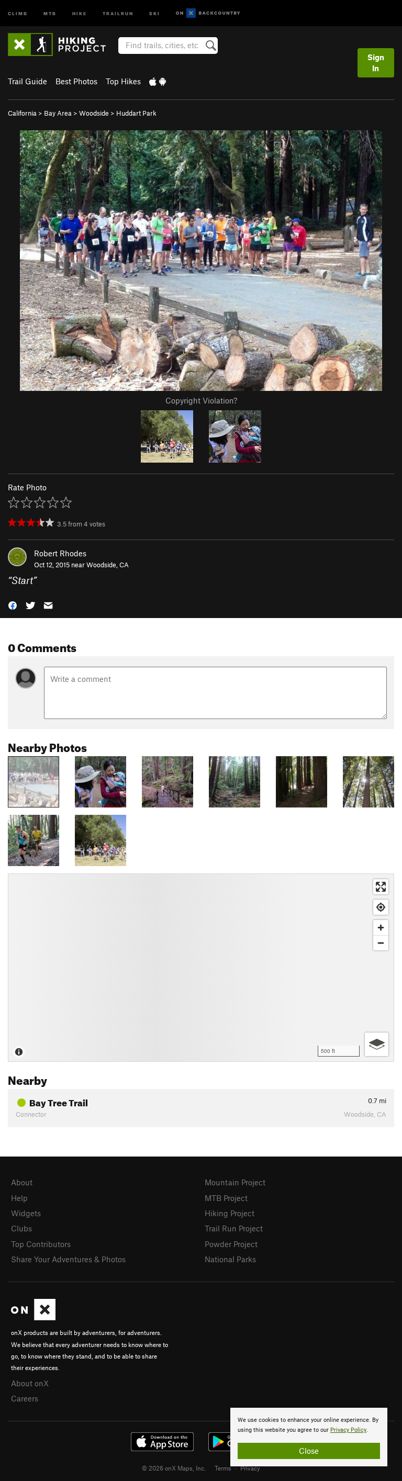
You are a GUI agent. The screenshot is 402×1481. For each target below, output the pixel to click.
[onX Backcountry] (208, 13)
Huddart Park (136, 113)
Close (309, 1450)
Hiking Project (229, 1213)
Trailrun (118, 12)
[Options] (376, 1044)
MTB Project (226, 1198)
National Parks (230, 1259)
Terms (223, 1468)
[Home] (62, 44)
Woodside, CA (107, 564)
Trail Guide (27, 81)
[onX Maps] (33, 1317)
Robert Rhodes (60, 553)
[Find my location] (380, 907)
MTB (50, 12)
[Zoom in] (380, 927)
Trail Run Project (234, 1228)
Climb (18, 12)
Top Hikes (123, 81)
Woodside (94, 113)
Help (19, 1198)
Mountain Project (235, 1182)
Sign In (375, 62)
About (21, 1182)
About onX (30, 1383)
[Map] (201, 967)
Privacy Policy (348, 1430)
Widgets (26, 1213)
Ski (154, 12)
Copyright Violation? (201, 400)
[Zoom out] (380, 942)
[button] (12, 605)
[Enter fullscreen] (380, 886)
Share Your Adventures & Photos (68, 1259)
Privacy (250, 1468)
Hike (79, 12)
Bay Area (58, 113)
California (22, 113)
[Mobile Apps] (157, 81)
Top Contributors (41, 1244)
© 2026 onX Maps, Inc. (174, 1468)
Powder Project (231, 1244)
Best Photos (76, 81)
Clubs (21, 1228)
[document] (309, 1437)
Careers (24, 1398)
